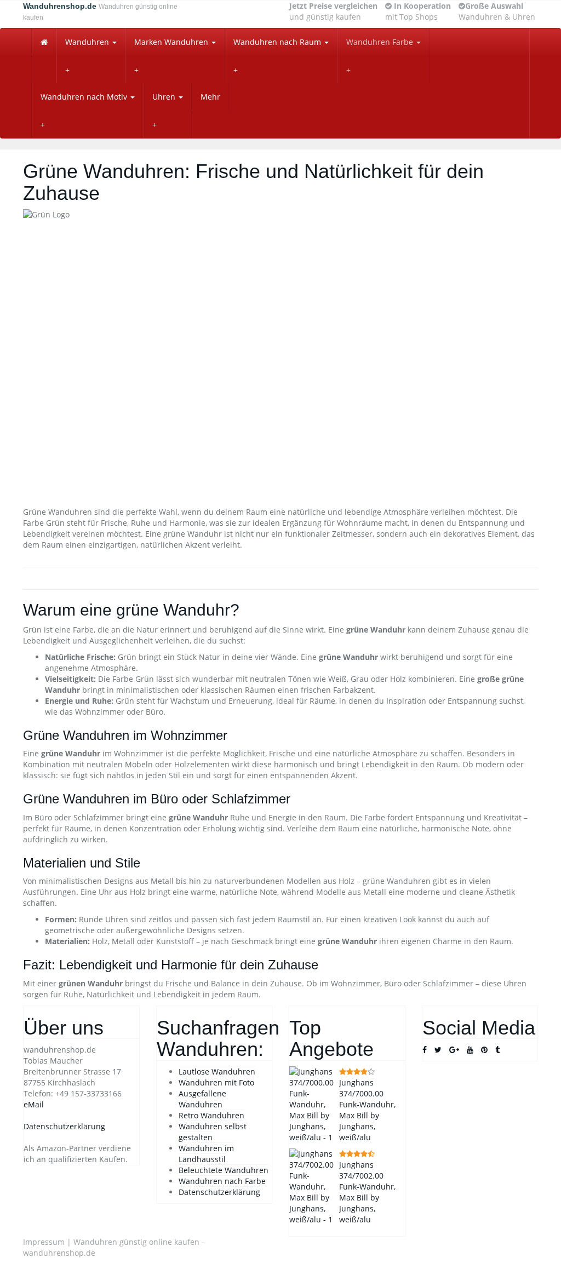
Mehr (210, 96)
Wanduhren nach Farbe (222, 1181)
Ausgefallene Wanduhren (202, 1099)
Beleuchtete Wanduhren (223, 1170)
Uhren (165, 96)
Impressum (44, 1242)
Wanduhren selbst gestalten (213, 1131)
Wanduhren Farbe (380, 42)
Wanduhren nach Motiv (85, 96)
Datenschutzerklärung (64, 1126)
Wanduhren (88, 42)
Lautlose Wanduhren (217, 1071)
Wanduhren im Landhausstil (206, 1153)
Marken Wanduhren (172, 42)
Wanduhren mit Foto (216, 1082)
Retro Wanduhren (211, 1115)
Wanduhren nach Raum (278, 42)
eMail (34, 1104)
